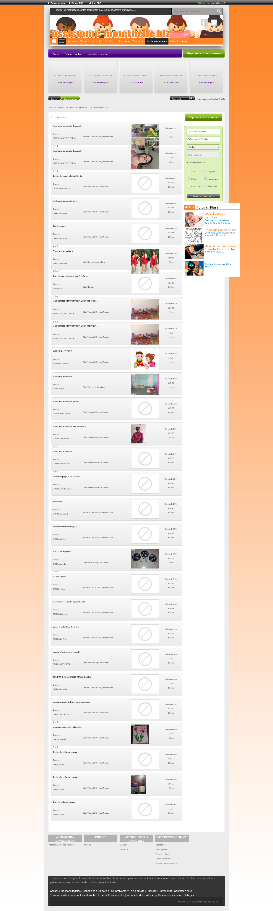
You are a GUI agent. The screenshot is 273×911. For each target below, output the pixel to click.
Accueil (56, 54)
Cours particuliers (164, 859)
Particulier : (83, 107)
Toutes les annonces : (56, 107)
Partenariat (165, 891)
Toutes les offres (73, 54)
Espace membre (58, 3)
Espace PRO (78, 3)
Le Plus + (110, 41)
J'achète (124, 845)
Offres (193, 179)
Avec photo (196, 186)
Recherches (212, 179)
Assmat (72, 41)
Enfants (96, 41)
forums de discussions (140, 895)
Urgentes (211, 171)
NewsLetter (214, 22)
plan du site (137, 891)
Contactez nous (183, 891)
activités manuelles (113, 895)
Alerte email (176, 99)
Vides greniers (162, 849)
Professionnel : (99, 107)
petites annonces (165, 895)
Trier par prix (60, 117)
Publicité (152, 891)
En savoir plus (66, 82)
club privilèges (185, 895)
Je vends (124, 849)
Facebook (204, 22)
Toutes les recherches (97, 54)
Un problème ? (120, 891)
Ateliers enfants (163, 854)
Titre (193, 171)
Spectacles (161, 845)
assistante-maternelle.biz (85, 895)
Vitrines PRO (95, 3)
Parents (84, 41)
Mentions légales (71, 891)
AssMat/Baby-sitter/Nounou (61, 845)
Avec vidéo (212, 186)
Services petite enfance (166, 863)
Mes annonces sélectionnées (209, 99)
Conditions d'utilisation (96, 891)
